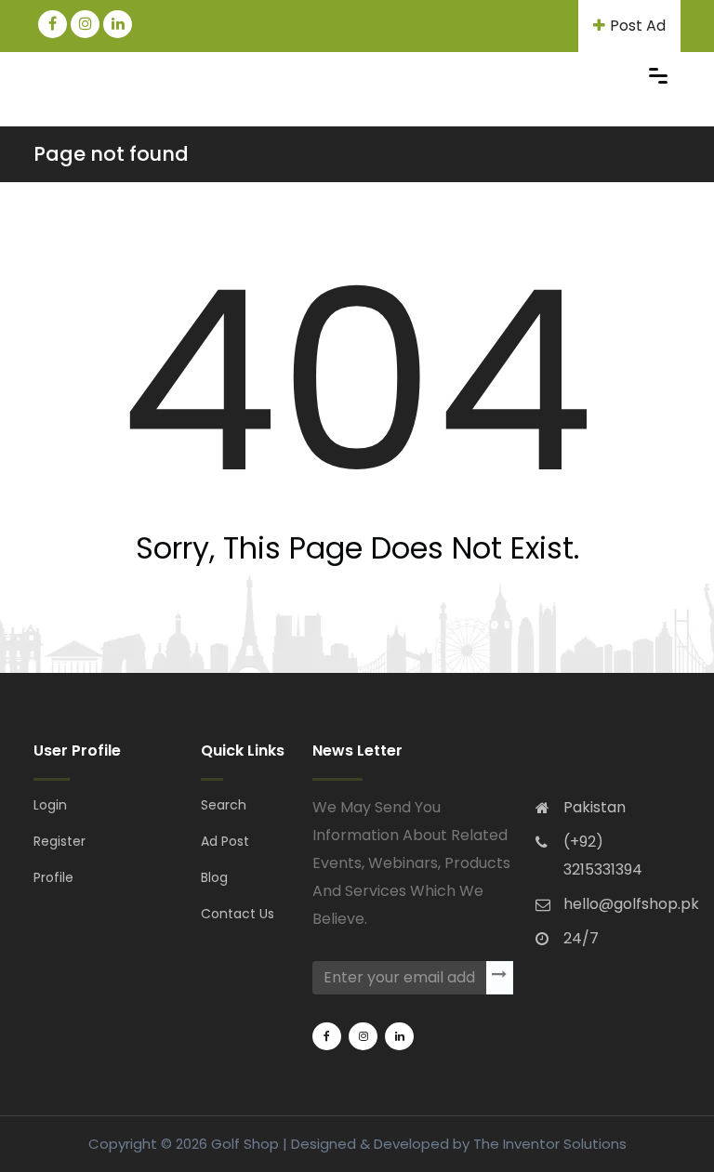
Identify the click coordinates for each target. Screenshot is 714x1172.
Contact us (237, 913)
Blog (214, 877)
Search (223, 805)
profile (53, 877)
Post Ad (638, 25)
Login (547, 145)
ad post (225, 841)
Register (641, 145)
